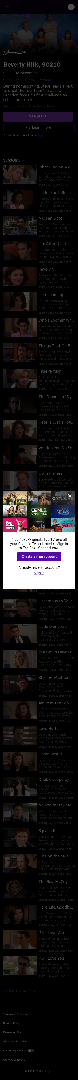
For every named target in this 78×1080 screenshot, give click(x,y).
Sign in (39, 573)
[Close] (70, 495)
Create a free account (39, 556)
